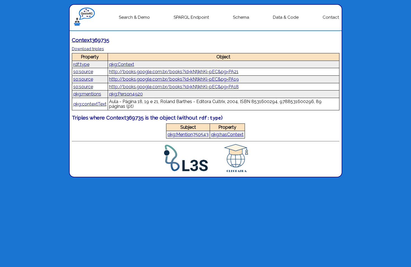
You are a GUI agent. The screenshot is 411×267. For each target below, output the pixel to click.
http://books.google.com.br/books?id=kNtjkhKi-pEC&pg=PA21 (173, 71)
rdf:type (81, 64)
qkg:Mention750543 (188, 134)
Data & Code (286, 17)
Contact (331, 17)
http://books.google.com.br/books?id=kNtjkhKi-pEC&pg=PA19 (174, 79)
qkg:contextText (90, 104)
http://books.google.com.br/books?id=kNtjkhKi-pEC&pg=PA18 (174, 86)
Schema (241, 17)
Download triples (88, 48)
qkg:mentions (87, 94)
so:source (83, 71)
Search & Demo (134, 17)
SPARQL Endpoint (191, 17)
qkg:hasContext (227, 134)
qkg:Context (121, 64)
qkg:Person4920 (126, 94)
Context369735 (90, 40)
